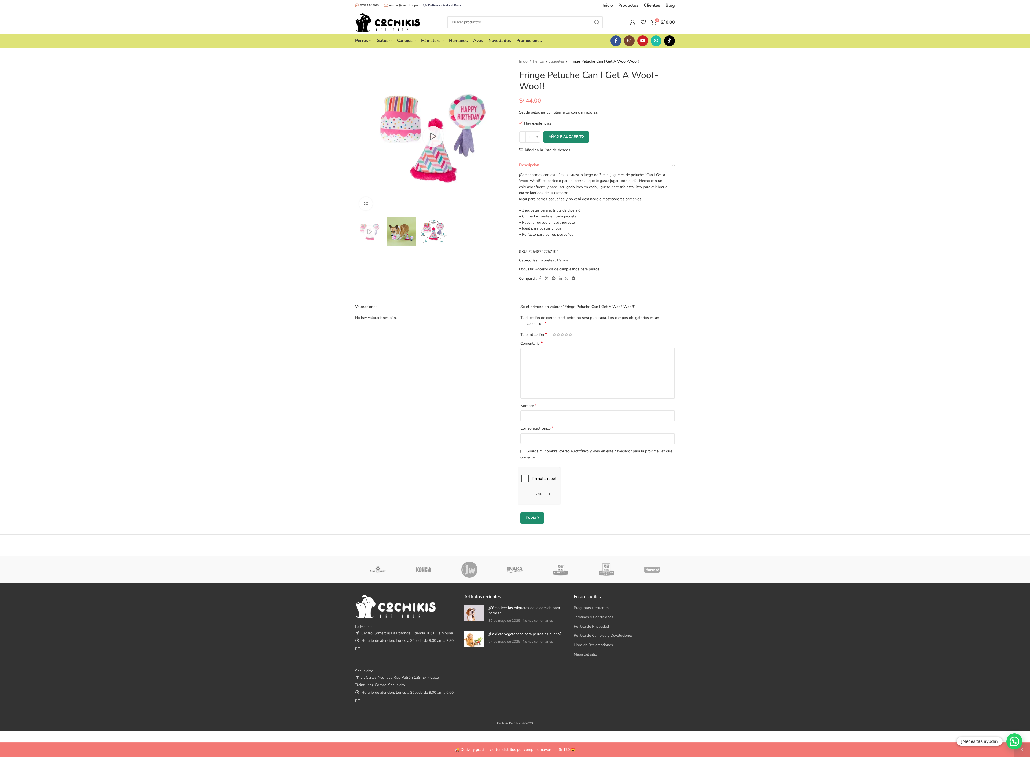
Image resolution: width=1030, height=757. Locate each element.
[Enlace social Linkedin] (560, 278)
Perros (538, 61)
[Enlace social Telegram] (573, 278)
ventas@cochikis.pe (403, 5)
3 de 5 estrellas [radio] (562, 334)
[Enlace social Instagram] (629, 40)
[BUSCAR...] (597, 22)
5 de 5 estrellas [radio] (570, 334)
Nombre (528, 406)
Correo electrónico (537, 428)
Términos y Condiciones (593, 617)
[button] (1014, 741)
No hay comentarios (538, 620)
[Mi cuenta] (632, 22)
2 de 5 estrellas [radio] (558, 334)
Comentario (531, 343)
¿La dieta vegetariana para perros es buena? (524, 633)
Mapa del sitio (585, 654)
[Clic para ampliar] (366, 203)
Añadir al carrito (566, 136)
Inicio (523, 61)
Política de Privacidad (591, 626)
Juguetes (556, 61)
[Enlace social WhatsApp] (656, 40)
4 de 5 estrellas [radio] (566, 334)
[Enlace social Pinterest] (553, 278)
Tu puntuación (533, 334)
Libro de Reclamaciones (593, 644)
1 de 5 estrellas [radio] (554, 334)
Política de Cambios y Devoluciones (603, 635)
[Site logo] (387, 21)
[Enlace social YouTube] (642, 40)
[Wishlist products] (643, 22)
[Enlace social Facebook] (615, 40)
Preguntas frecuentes (591, 607)
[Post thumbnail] (474, 614)
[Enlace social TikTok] (669, 40)
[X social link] (546, 278)
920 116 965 (369, 5)
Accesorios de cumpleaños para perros (567, 269)
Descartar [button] (1022, 750)
